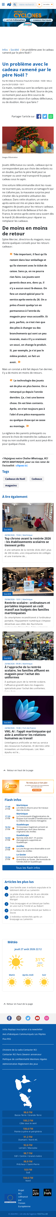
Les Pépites (40, 1034)
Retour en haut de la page (20, 770)
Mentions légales (38, 1059)
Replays (12, 1029)
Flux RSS (7, 1038)
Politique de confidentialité (16, 1059)
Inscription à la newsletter (29, 1029)
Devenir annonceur (32, 1054)
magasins (11, 485)
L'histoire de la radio (13, 1049)
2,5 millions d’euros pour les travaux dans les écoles (32, 808)
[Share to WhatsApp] (50, 116)
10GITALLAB (42, 1214)
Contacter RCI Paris (12, 1054)
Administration (10, 1063)
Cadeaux (37, 479)
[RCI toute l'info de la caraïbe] (10, 4)
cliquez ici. (22, 465)
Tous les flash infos (28, 868)
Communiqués (26, 1034)
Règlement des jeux (28, 1063)
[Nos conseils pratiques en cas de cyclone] (41, 20)
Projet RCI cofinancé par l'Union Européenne (21, 1198)
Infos (5, 1029)
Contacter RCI (30, 1049)
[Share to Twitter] (44, 116)
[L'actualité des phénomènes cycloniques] (14, 20)
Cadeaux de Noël (15, 479)
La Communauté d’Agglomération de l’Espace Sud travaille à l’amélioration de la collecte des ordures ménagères (33, 818)
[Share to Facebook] (38, 116)
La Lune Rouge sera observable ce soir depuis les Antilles (33, 849)
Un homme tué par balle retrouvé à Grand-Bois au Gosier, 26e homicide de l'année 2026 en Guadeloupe (33, 859)
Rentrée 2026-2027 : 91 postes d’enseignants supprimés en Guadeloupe (29, 840)
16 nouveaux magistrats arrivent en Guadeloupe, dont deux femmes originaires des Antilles (32, 829)
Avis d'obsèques (11, 1034)
